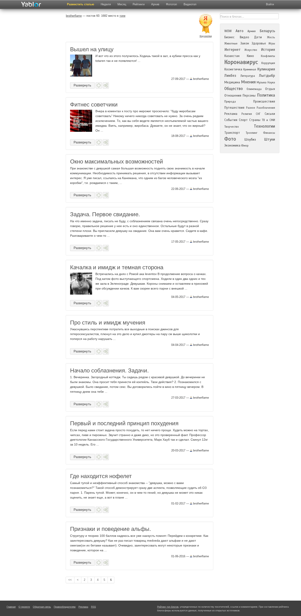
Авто (239, 31)
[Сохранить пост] (99, 85)
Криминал (249, 69)
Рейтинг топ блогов (167, 606)
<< (70, 579)
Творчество (231, 126)
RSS (93, 606)
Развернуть (82, 85)
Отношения (232, 95)
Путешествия (234, 108)
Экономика (232, 145)
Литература (247, 76)
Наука (271, 82)
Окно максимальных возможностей (116, 161)
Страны (254, 120)
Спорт (243, 120)
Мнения (248, 81)
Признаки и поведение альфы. (110, 529)
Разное (250, 108)
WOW (228, 31)
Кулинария (266, 69)
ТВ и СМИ (268, 120)
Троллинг (251, 133)
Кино (250, 56)
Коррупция (268, 63)
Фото (230, 139)
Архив (155, 4)
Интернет (232, 49)
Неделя (106, 4)
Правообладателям (65, 606)
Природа (230, 101)
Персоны (249, 95)
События (230, 120)
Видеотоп (190, 4)
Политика (266, 95)
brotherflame (200, 79)
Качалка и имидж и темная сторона (116, 267)
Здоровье (258, 43)
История (268, 49)
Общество (233, 88)
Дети (258, 37)
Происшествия (264, 101)
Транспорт (232, 133)
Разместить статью (80, 4)
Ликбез (230, 75)
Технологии (264, 126)
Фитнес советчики (94, 104)
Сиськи (270, 114)
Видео (244, 37)
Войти (270, 4)
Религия (247, 114)
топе (122, 15)
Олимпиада (254, 89)
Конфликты (268, 56)
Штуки (269, 139)
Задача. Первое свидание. (105, 214)
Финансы (269, 133)
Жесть (271, 37)
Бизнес (229, 37)
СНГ (258, 114)
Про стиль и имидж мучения (107, 322)
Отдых (270, 89)
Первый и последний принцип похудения (124, 423)
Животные (231, 43)
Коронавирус (241, 62)
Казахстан (232, 56)
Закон (244, 43)
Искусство (251, 50)
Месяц (121, 4)
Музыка (261, 82)
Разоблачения (266, 108)
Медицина (232, 82)
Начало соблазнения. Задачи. (109, 370)
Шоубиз (250, 139)
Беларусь (267, 31)
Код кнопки (206, 36)
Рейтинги (139, 4)
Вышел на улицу (91, 49)
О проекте (24, 606)
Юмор (245, 145)
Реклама (230, 114)
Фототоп (171, 4)
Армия (251, 31)
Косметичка (233, 69)
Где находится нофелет (101, 476)
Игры (272, 43)
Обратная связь (42, 606)
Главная (11, 606)
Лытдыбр (267, 75)
